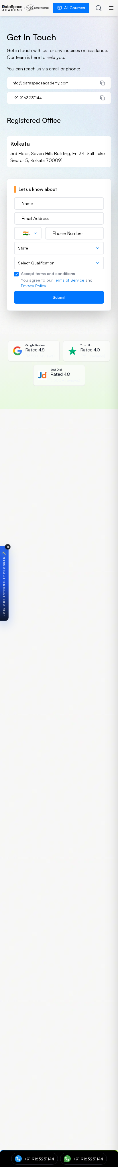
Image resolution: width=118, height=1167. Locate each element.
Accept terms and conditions (48, 274)
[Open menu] (111, 8)
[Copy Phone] (102, 98)
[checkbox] (16, 274)
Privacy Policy (33, 285)
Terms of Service (69, 280)
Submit (59, 297)
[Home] (25, 8)
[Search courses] (98, 8)
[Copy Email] (102, 83)
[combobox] (28, 233)
